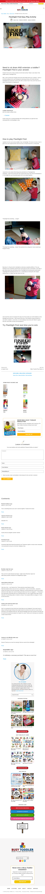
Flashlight (7, 115)
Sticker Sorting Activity (25, 412)
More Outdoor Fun (22, 731)
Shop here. (33, 1)
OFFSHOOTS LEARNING (22, 811)
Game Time (15, 375)
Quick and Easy (28, 375)
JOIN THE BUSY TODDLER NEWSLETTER (22, 818)
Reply (2, 511)
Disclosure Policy (25, 891)
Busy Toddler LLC (11, 891)
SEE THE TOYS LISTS (22, 767)
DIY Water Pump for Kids (28, 712)
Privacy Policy (18, 891)
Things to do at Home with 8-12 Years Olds (16, 786)
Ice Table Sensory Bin (27, 726)
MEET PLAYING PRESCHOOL (22, 808)
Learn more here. (20, 690)
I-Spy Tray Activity (25, 397)
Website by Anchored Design (36, 891)
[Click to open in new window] (44, 8)
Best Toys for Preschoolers (26, 749)
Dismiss (37, 1)
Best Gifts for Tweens (27, 763)
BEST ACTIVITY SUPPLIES (22, 815)
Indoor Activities (21, 375)
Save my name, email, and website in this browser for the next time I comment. (20, 475)
